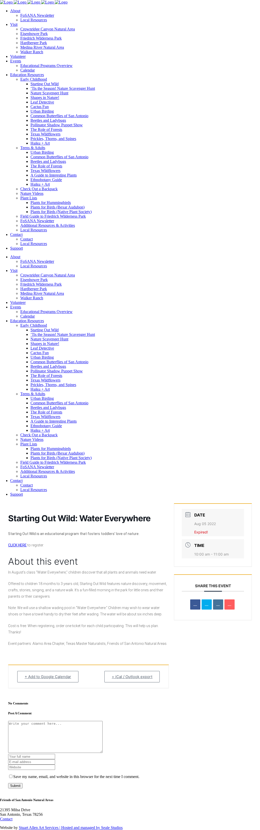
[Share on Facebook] (195, 604)
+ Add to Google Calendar (48, 676)
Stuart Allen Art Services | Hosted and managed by (60, 827)
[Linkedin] (218, 604)
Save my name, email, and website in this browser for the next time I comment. (76, 776)
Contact (6, 819)
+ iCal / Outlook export (132, 676)
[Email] (229, 604)
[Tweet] (207, 604)
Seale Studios (112, 827)
